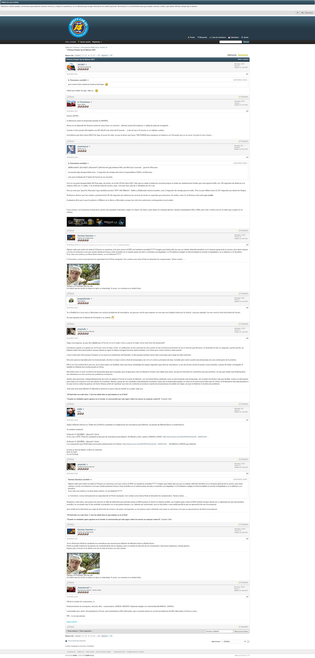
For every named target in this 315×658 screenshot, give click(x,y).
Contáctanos (71, 652)
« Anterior (78, 55)
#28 (247, 473)
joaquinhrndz (84, 299)
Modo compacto (243, 59)
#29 (247, 538)
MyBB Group (90, 655)
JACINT (81, 65)
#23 (247, 157)
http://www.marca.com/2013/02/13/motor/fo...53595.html (145, 444)
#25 (247, 307)
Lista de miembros (219, 37)
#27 (247, 420)
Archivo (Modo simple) (103, 652)
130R (79, 409)
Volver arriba (90, 652)
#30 (247, 596)
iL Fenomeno (84, 102)
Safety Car (68, 47)
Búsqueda (203, 37)
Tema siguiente (85, 631)
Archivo (102, 47)
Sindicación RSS (119, 652)
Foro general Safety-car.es (90, 47)
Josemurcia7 (84, 588)
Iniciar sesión (85, 42)
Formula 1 (76, 47)
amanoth (82, 329)
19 (99, 55)
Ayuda (246, 37)
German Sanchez (86, 236)
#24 (247, 245)
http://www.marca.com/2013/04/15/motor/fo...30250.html (185, 437)
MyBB (75, 655)
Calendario (235, 37)
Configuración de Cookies (135, 652)
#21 (247, 74)
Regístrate (96, 42)
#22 (247, 111)
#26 (247, 338)
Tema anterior (73, 631)
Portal (192, 37)
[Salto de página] (111, 55)
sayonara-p (83, 146)
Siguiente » (105, 55)
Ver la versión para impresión (77, 641)
